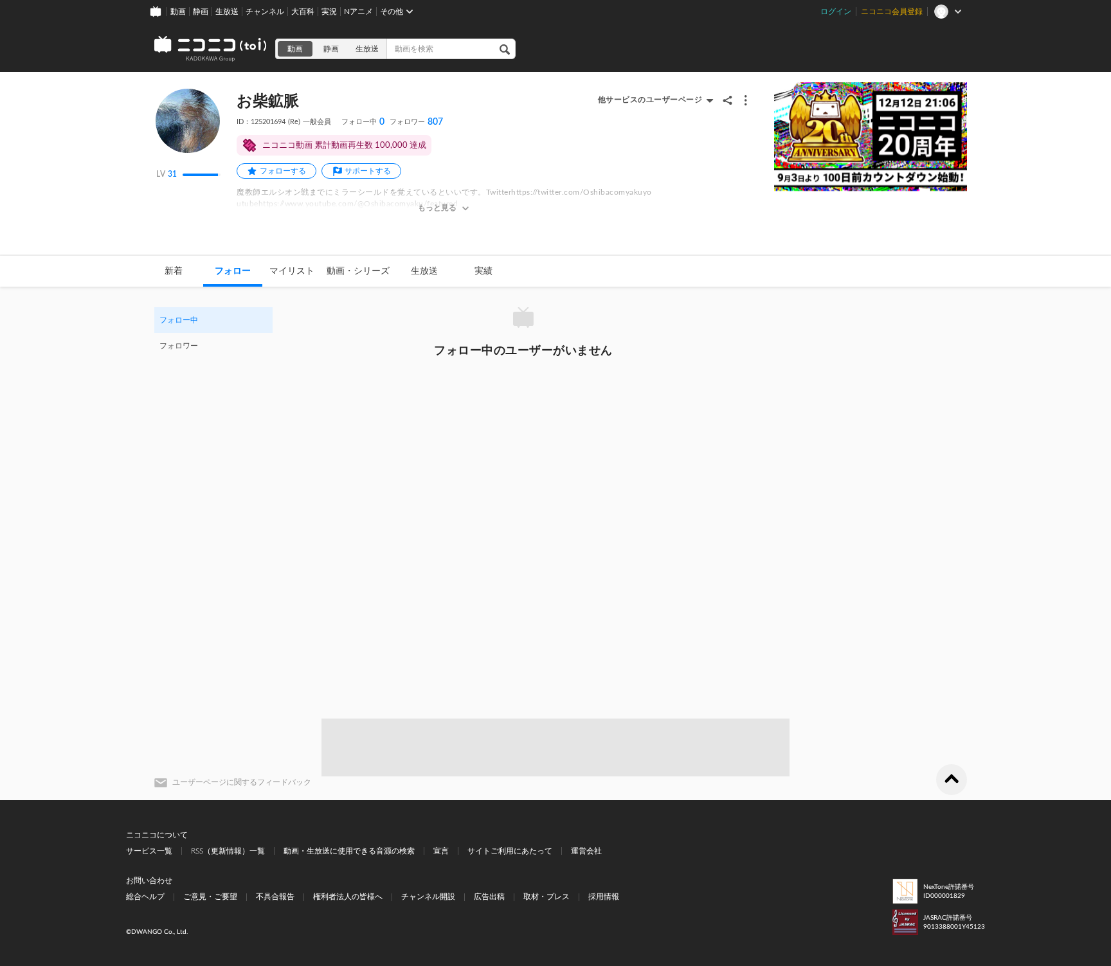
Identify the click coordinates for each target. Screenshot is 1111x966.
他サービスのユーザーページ (650, 99)
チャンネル (265, 11)
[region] (213, 333)
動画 (178, 11)
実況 (329, 11)
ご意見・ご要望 (210, 896)
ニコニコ (210, 49)
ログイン (835, 11)
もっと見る (437, 207)
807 (416, 122)
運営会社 (586, 851)
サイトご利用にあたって (509, 851)
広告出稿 (489, 896)
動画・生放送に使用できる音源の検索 (349, 851)
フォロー (233, 271)
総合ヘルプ (145, 896)
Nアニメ (358, 11)
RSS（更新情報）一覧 (228, 851)
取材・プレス (546, 896)
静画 (200, 11)
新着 (174, 271)
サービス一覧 (149, 851)
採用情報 (603, 896)
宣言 (441, 851)
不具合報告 (275, 896)
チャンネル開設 (428, 896)
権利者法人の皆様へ (348, 896)
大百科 (302, 11)
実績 (483, 271)
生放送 (227, 11)
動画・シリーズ (358, 271)
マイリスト (291, 271)
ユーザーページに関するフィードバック (241, 782)
